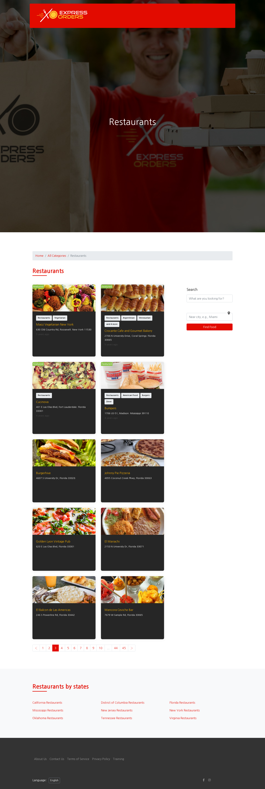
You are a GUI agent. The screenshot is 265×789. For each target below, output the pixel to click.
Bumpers (110, 408)
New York (77, 329)
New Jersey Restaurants (116, 710)
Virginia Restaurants (182, 718)
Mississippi (135, 413)
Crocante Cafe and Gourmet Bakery (128, 330)
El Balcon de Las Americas (53, 609)
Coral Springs (139, 336)
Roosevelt (65, 329)
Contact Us (57, 758)
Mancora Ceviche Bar (119, 609)
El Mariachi (112, 541)
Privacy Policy (101, 758)
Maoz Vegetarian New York (55, 324)
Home (39, 255)
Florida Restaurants (182, 702)
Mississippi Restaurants (47, 710)
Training (118, 758)
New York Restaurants (184, 710)
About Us (40, 758)
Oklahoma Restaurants (47, 718)
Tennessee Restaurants (116, 718)
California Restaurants (47, 702)
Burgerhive (43, 473)
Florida (151, 336)
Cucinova (42, 401)
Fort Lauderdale (68, 407)
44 (116, 648)
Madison (124, 413)
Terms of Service (78, 758)
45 (124, 648)
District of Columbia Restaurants (122, 702)
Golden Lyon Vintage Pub (53, 541)
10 (100, 648)
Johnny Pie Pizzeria (117, 473)
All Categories (57, 255)
